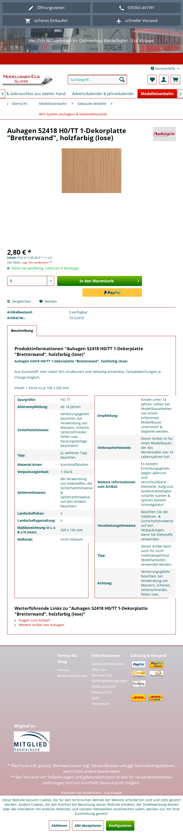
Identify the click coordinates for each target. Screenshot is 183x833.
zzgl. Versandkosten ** (37, 262)
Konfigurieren (120, 825)
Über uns (99, 669)
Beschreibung (22, 330)
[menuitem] (97, 79)
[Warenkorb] (175, 79)
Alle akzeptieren (88, 825)
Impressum (101, 703)
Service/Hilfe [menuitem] (165, 68)
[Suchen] (122, 79)
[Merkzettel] (152, 79)
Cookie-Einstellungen (108, 663)
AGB (95, 698)
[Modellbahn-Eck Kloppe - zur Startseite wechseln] (27, 81)
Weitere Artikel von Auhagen (41, 625)
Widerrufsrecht (104, 686)
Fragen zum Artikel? (34, 620)
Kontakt (63, 670)
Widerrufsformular (72, 675)
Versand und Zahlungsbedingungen (110, 678)
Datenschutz (102, 692)
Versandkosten (104, 765)
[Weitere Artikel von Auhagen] (164, 135)
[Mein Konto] (163, 79)
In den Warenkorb (97, 281)
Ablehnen (59, 825)
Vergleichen (21, 301)
